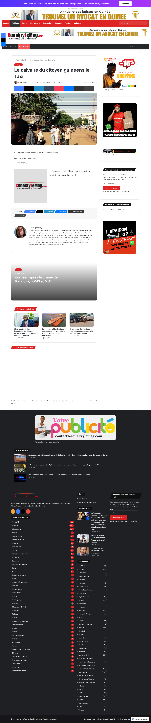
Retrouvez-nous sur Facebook (113, 209)
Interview (15, 632)
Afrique (14, 532)
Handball (15, 646)
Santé (18, 270)
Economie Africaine (19, 575)
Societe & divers (18, 540)
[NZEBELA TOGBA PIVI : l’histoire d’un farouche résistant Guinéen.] (83, 538)
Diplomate (15, 653)
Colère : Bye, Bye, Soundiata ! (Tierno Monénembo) (98, 550)
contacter (125, 4)
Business (15, 603)
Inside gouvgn (17, 600)
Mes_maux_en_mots (19, 660)
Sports (14, 550)
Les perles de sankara (20, 554)
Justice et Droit (17, 536)
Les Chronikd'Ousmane (20, 621)
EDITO (14, 596)
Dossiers (15, 639)
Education (15, 561)
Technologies (17, 589)
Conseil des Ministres (19, 656)
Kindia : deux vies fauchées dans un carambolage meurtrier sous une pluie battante (81, 331)
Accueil (6, 23)
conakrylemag (22, 82)
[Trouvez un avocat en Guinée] (75, 15)
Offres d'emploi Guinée (20, 607)
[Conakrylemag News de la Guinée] (25, 36)
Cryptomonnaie (17, 625)
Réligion (15, 614)
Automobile (16, 642)
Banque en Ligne (18, 635)
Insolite (14, 617)
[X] (35, 248)
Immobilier (15, 610)
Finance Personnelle (19, 671)
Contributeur (16, 663)
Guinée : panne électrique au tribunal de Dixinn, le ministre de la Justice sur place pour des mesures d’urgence (69, 455)
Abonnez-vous (111, 188)
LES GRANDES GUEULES (21, 649)
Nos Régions (35, 23)
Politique (15, 23)
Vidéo (14, 579)
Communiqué (17, 547)
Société (58, 23)
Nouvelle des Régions (19, 564)
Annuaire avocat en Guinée (75, 8)
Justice (24, 23)
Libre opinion (16, 529)
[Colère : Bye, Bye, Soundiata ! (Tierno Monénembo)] (83, 551)
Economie (47, 23)
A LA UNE (15, 522)
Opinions (77, 23)
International (16, 593)
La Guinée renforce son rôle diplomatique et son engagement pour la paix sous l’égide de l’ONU (63, 465)
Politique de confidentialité (86, 502)
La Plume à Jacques (19, 582)
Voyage (14, 628)
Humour (15, 586)
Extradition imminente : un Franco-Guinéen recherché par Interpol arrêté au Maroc (59, 475)
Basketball (15, 667)
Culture (14, 568)
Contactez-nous (83, 499)
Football (68, 23)
